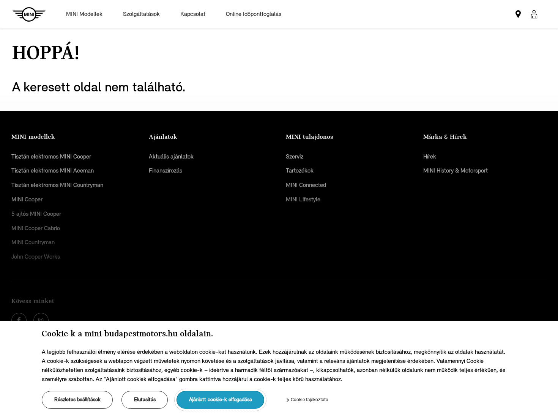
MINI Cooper (27, 199)
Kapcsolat (192, 14)
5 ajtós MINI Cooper (36, 213)
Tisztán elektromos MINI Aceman (52, 170)
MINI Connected (306, 185)
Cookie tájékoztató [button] (309, 399)
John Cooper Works (35, 256)
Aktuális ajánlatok (171, 156)
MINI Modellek (84, 14)
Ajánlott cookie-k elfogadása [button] (220, 400)
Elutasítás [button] (145, 400)
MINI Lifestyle (303, 199)
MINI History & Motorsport (455, 170)
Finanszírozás (165, 170)
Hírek (429, 156)
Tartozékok (300, 170)
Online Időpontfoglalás (253, 14)
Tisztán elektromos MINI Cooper (51, 156)
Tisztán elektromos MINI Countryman (57, 185)
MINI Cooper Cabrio (35, 228)
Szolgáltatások (141, 14)
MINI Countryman (33, 242)
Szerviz (294, 156)
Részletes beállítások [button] (77, 400)
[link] (518, 14)
